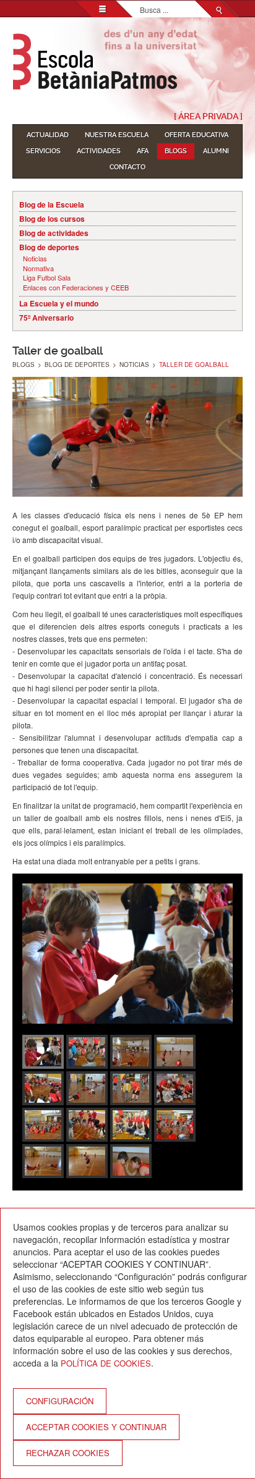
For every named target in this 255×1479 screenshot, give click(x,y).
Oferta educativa (196, 135)
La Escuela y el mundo (58, 303)
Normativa (38, 268)
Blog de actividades (54, 233)
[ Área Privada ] (208, 116)
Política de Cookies (106, 1363)
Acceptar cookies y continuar (96, 1427)
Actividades (99, 151)
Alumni (216, 151)
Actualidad (48, 135)
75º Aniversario (46, 317)
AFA (143, 151)
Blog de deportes (49, 247)
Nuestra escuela (117, 135)
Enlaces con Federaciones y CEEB (76, 287)
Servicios (43, 151)
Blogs (176, 151)
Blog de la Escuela (51, 204)
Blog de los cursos (52, 218)
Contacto (127, 167)
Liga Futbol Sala (47, 277)
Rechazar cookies (68, 1453)
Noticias (35, 258)
